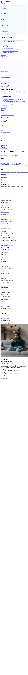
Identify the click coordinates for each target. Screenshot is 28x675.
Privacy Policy (4, 658)
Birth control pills (6, 513)
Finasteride (6, 91)
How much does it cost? (8, 102)
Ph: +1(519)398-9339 (5, 318)
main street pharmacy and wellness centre (13, 165)
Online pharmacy (6, 544)
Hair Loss (19, 40)
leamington (9, 172)
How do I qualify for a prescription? (10, 49)
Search (16, 155)
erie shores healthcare (16, 166)
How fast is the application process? (10, 51)
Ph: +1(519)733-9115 (5, 282)
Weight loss (5, 509)
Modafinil (5, 581)
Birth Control (6, 41)
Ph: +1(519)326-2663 (5, 306)
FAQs (5, 115)
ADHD (7, 40)
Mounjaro (5, 582)
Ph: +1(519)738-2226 (5, 212)
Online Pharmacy (4, 56)
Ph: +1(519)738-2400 (5, 223)
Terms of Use (3, 656)
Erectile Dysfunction (13, 40)
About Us (5, 614)
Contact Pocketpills (7, 615)
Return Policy (3, 661)
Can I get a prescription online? (9, 48)
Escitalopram (21, 91)
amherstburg (14, 172)
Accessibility (5, 619)
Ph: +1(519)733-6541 (5, 271)
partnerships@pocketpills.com (20, 449)
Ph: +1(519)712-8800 (5, 247)
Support (2, 110)
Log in (3, 147)
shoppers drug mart (4, 163)
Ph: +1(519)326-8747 (5, 294)
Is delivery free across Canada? (9, 52)
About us (2, 115)
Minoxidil (11, 91)
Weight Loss (3, 40)
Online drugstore (6, 546)
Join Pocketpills (4, 148)
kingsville (5, 172)
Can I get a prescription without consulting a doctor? (14, 101)
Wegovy (17, 91)
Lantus (14, 91)
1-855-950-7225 (4, 138)
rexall (16, 163)
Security (2, 654)
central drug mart (8, 166)
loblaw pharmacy (11, 163)
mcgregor (25, 172)
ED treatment (6, 511)
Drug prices (5, 547)
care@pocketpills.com (5, 132)
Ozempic (2, 91)
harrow (2, 172)
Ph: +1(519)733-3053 (5, 235)
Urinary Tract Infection (13, 41)
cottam (22, 172)
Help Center (5, 616)
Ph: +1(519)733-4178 (5, 259)
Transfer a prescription (7, 545)
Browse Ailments (10, 115)
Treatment (3, 3)
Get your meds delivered (6, 200)
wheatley (19, 172)
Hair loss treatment (7, 510)
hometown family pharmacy (10, 164)
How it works (3, 109)
